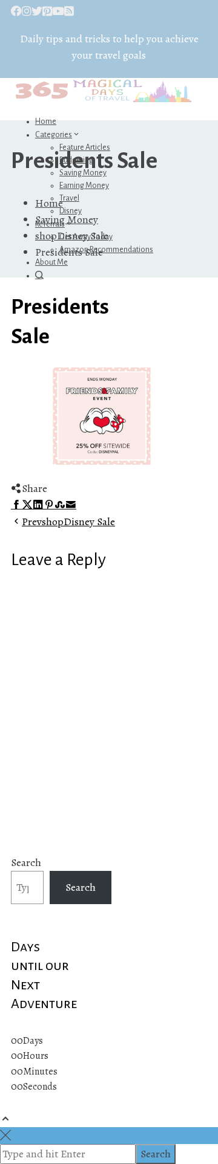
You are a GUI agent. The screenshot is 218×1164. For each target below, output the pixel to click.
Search (26, 862)
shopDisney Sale (68, 521)
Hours (35, 1055)
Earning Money (84, 185)
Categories (53, 135)
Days (33, 1040)
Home (45, 121)
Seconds (40, 1086)
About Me (51, 262)
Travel (69, 198)
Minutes (40, 1071)
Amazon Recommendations (106, 249)
